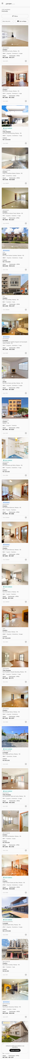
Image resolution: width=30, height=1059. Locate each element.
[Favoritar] (26, 61)
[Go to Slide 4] (15, 44)
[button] (15, 35)
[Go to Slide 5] (16, 44)
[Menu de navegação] (2, 3)
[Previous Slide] (3, 35)
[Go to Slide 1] (12, 44)
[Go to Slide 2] (13, 44)
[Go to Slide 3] (14, 44)
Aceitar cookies (15, 1050)
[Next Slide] (26, 35)
